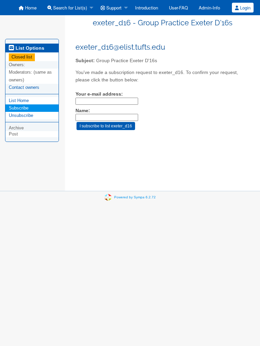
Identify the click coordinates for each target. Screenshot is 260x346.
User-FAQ (178, 7)
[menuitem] (27, 7)
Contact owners (24, 87)
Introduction (146, 7)
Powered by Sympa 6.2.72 (135, 197)
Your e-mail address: (99, 94)
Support (113, 7)
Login (245, 7)
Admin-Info (209, 7)
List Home (19, 100)
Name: (82, 110)
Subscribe (18, 107)
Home (30, 7)
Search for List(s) (69, 7)
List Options (29, 48)
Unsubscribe (21, 115)
